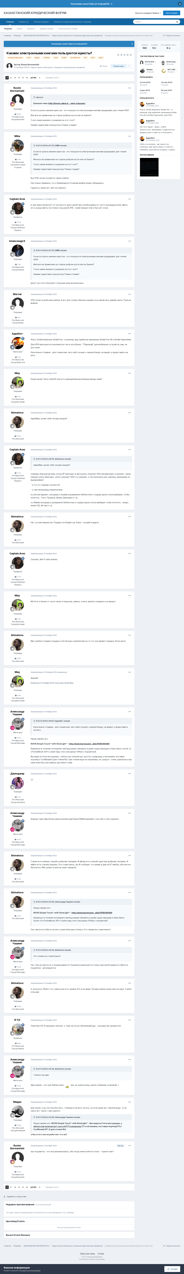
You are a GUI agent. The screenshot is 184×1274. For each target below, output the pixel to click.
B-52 (17, 1019)
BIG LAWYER (173, 69)
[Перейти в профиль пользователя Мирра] (18, 1111)
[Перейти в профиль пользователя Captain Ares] (18, 208)
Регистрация (171, 13)
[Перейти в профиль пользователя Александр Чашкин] (18, 724)
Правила (31, 29)
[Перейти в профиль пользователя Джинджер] (18, 783)
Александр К (17, 241)
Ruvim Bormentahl (30, 64)
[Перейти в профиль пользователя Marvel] (18, 304)
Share (104, 66)
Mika (17, 136)
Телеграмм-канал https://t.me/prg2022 (90, 4)
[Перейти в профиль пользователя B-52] (18, 1029)
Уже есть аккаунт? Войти (147, 13)
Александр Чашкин (17, 713)
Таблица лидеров (41, 22)
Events (19, 29)
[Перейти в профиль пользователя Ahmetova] (18, 422)
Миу (17, 373)
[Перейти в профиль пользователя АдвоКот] (18, 343)
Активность (24, 22)
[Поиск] (177, 22)
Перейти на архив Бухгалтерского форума (72, 22)
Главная (10, 22)
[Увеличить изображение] (67, 1085)
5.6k (19, 159)
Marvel (17, 294)
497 (19, 317)
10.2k (18, 114)
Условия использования (29, 1270)
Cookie (101, 1254)
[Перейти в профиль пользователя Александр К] (18, 251)
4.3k (19, 396)
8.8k (19, 1043)
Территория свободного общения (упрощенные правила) (57, 67)
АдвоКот (17, 333)
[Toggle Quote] (34, 97)
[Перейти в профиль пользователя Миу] (18, 383)
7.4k (19, 357)
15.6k (18, 1125)
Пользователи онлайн (68, 29)
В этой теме (166, 22)
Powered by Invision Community (92, 1259)
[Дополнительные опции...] (129, 88)
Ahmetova (17, 412)
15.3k (18, 738)
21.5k (18, 436)
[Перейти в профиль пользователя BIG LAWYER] (164, 70)
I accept (173, 1269)
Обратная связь (87, 1254)
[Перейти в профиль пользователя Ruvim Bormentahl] (9, 66)
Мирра (17, 1101)
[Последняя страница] (40, 77)
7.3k (19, 264)
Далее (33, 78)
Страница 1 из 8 (51, 78)
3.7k (19, 797)
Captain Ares (17, 199)
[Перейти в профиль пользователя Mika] (18, 146)
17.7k (18, 222)
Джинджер (17, 773)
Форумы (8, 29)
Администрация (46, 29)
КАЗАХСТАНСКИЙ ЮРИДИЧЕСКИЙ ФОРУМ (35, 13)
